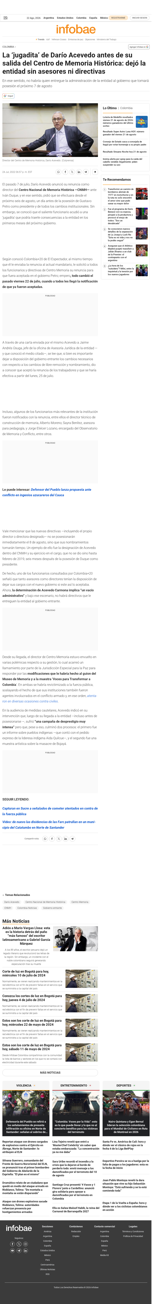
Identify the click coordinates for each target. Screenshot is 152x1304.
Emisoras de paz (75, 39)
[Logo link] (76, 28)
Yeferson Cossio (59, 39)
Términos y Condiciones (133, 1231)
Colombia (81, 17)
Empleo (76, 1236)
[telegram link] (19, 1250)
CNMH (7, 908)
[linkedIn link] (25, 1250)
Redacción (76, 1231)
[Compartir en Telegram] (86, 172)
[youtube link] (12, 1250)
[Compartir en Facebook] (65, 172)
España (93, 17)
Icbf (48, 39)
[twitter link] (19, 1244)
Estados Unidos (65, 17)
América (47, 1231)
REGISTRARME (118, 18)
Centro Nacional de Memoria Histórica (45, 902)
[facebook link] (12, 1244)
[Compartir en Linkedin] (79, 172)
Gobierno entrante (52, 908)
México (104, 17)
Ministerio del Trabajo (106, 39)
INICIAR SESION (139, 18)
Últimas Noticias (47, 1269)
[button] (5, 17)
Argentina (48, 17)
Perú (47, 1260)
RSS (47, 1274)
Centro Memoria (80, 902)
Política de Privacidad (133, 1236)
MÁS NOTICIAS (50, 1072)
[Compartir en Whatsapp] (58, 172)
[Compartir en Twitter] (72, 172)
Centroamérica (47, 1265)
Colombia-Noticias (27, 908)
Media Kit (104, 1255)
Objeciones (90, 39)
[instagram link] (25, 1244)
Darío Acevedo (11, 902)
